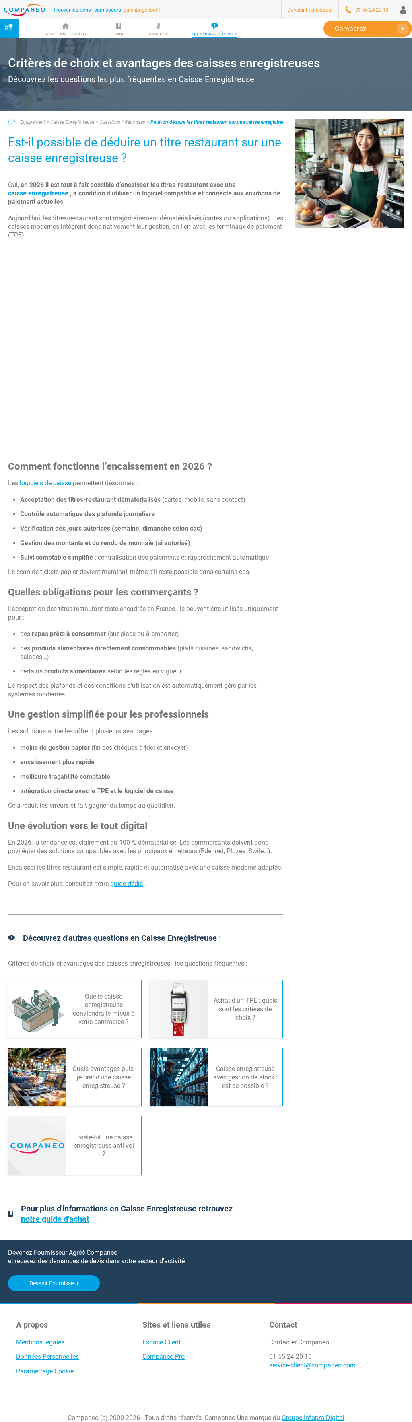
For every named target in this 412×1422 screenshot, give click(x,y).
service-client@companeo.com (312, 1365)
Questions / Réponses (122, 122)
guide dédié (126, 884)
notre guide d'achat (55, 1219)
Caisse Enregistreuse (72, 122)
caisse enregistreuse (38, 193)
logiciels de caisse (45, 483)
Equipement (32, 122)
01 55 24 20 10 (290, 1356)
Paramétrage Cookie (45, 1371)
